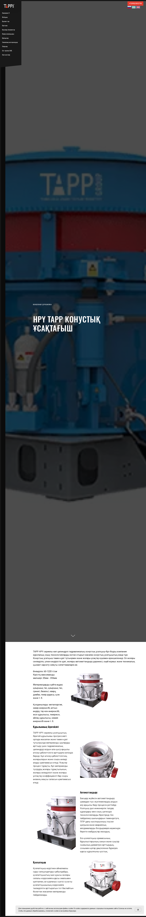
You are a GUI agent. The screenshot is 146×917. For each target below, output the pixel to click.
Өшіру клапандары (8, 34)
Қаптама (4, 25)
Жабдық (4, 17)
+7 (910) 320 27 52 (135, 3)
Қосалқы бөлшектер (8, 30)
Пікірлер (5, 46)
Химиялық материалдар (10, 42)
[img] (129, 7)
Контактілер (6, 55)
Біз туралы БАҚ (7, 50)
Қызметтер (5, 21)
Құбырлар (5, 38)
